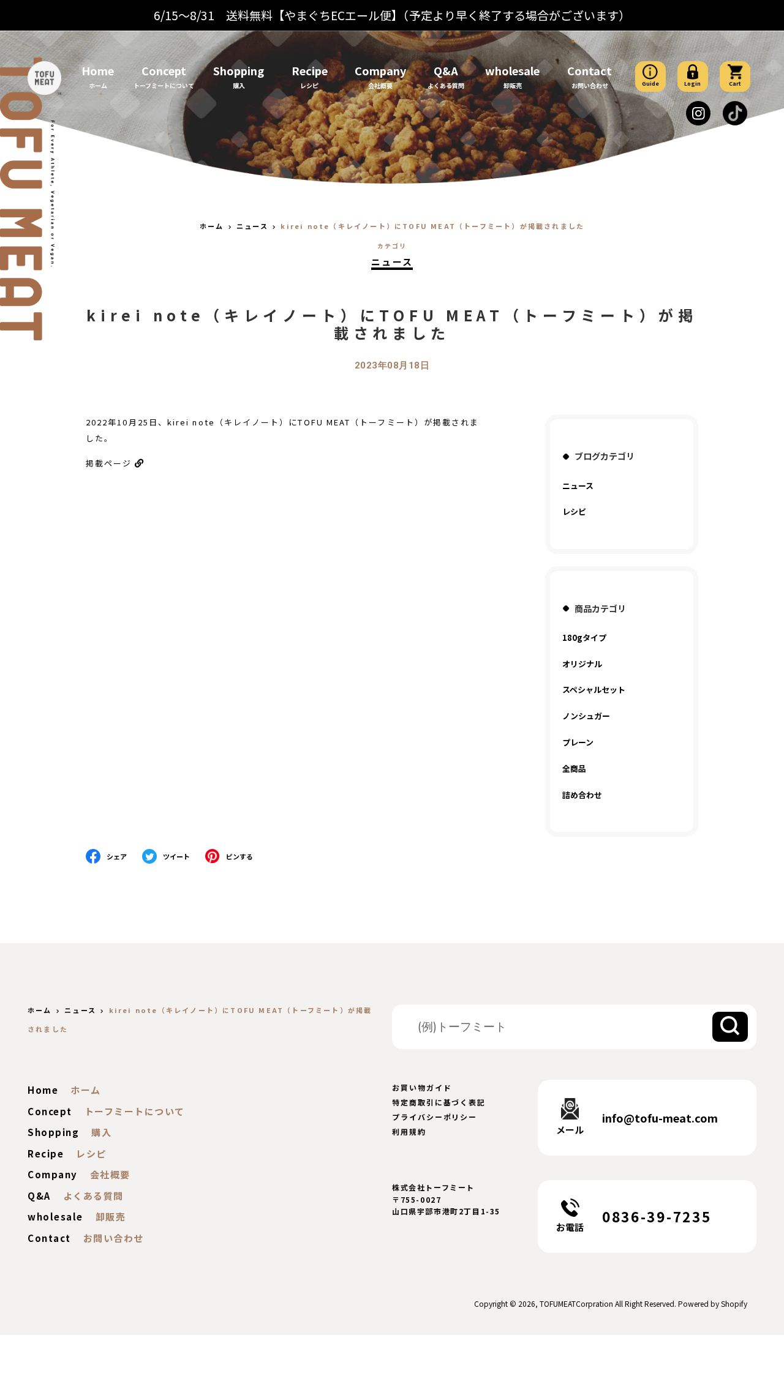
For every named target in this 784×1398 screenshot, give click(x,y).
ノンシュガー (586, 716)
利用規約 (409, 1131)
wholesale (512, 70)
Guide (650, 84)
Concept (163, 70)
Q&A (446, 70)
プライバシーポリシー (434, 1117)
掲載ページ (109, 463)
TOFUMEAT (558, 1303)
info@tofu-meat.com (660, 1118)
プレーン (578, 742)
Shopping (238, 70)
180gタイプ (584, 637)
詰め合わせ (582, 795)
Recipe (310, 70)
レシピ (574, 511)
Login (692, 84)
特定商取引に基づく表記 (439, 1102)
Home (97, 70)
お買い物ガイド (421, 1087)
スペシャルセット (593, 689)
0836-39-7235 (656, 1216)
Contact (589, 70)
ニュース (392, 261)
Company (380, 70)
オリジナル (582, 664)
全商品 (574, 768)
